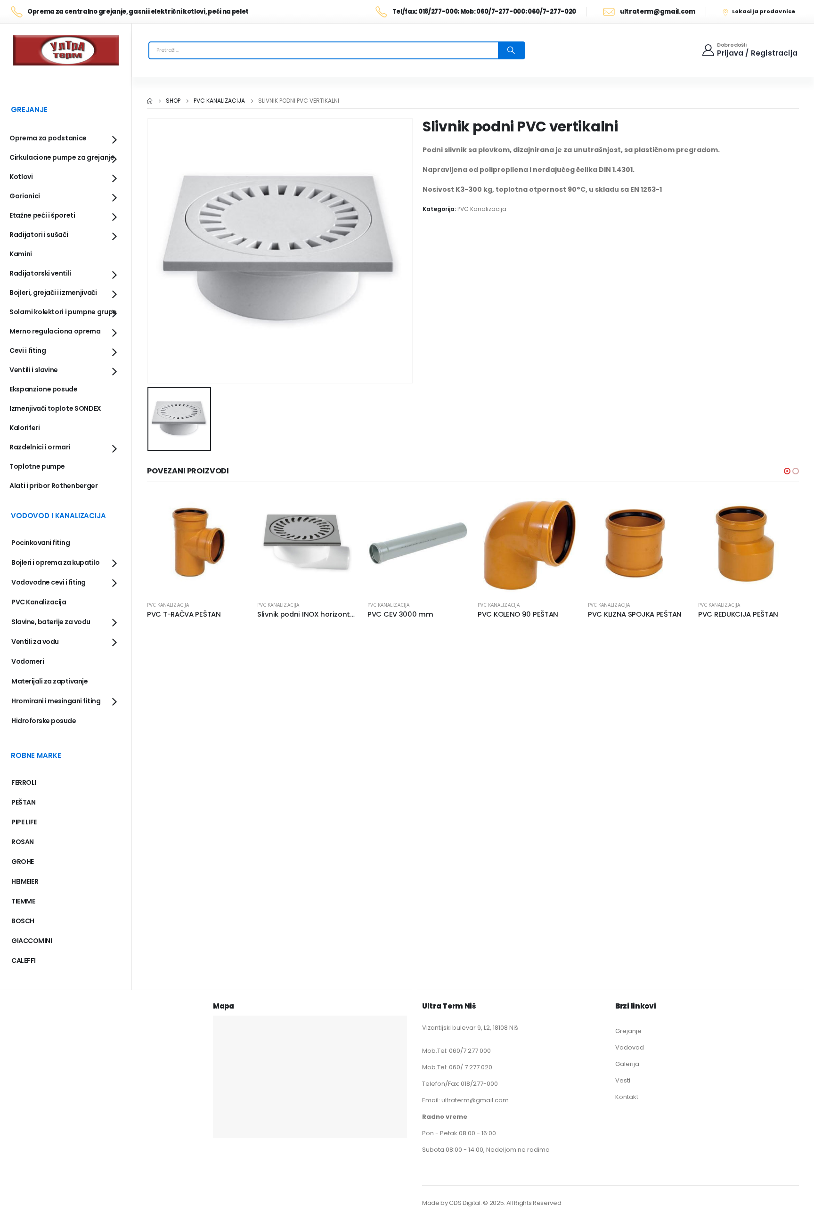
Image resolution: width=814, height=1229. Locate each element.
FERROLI (23, 782)
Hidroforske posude (43, 720)
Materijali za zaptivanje (49, 681)
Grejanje (628, 1030)
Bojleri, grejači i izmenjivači (53, 292)
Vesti (622, 1080)
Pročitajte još (232, 508)
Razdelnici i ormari (39, 447)
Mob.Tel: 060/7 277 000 (456, 1050)
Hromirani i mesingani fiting (55, 701)
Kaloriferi (24, 427)
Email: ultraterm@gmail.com (465, 1100)
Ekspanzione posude (43, 389)
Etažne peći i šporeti (42, 215)
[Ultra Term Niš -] (66, 50)
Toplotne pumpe (37, 466)
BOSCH (22, 921)
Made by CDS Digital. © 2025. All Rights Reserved (491, 1202)
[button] (787, 471)
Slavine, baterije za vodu (50, 622)
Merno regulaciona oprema (55, 331)
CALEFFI (23, 960)
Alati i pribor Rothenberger (53, 485)
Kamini (20, 254)
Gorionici (24, 196)
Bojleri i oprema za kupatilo (55, 562)
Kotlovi (21, 176)
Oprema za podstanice (48, 138)
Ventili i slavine (33, 369)
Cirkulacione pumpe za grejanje (61, 157)
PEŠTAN (23, 802)
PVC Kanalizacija (481, 209)
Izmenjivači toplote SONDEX (55, 408)
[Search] (511, 50)
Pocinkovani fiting (40, 542)
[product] (197, 543)
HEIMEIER (24, 881)
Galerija (627, 1063)
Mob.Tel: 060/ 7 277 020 (457, 1067)
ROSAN (22, 841)
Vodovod (629, 1047)
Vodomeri (27, 661)
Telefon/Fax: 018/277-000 (460, 1083)
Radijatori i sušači (38, 234)
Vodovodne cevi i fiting (48, 582)
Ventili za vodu (35, 641)
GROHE (22, 861)
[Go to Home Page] (150, 101)
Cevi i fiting (27, 350)
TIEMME (23, 901)
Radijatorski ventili (40, 273)
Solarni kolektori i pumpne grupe (63, 312)
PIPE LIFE (24, 822)
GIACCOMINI (31, 940)
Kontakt (626, 1096)
